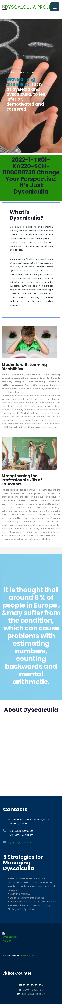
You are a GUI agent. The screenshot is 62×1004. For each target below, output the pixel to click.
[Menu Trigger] (54, 6)
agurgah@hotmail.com (21, 842)
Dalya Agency (29, 955)
